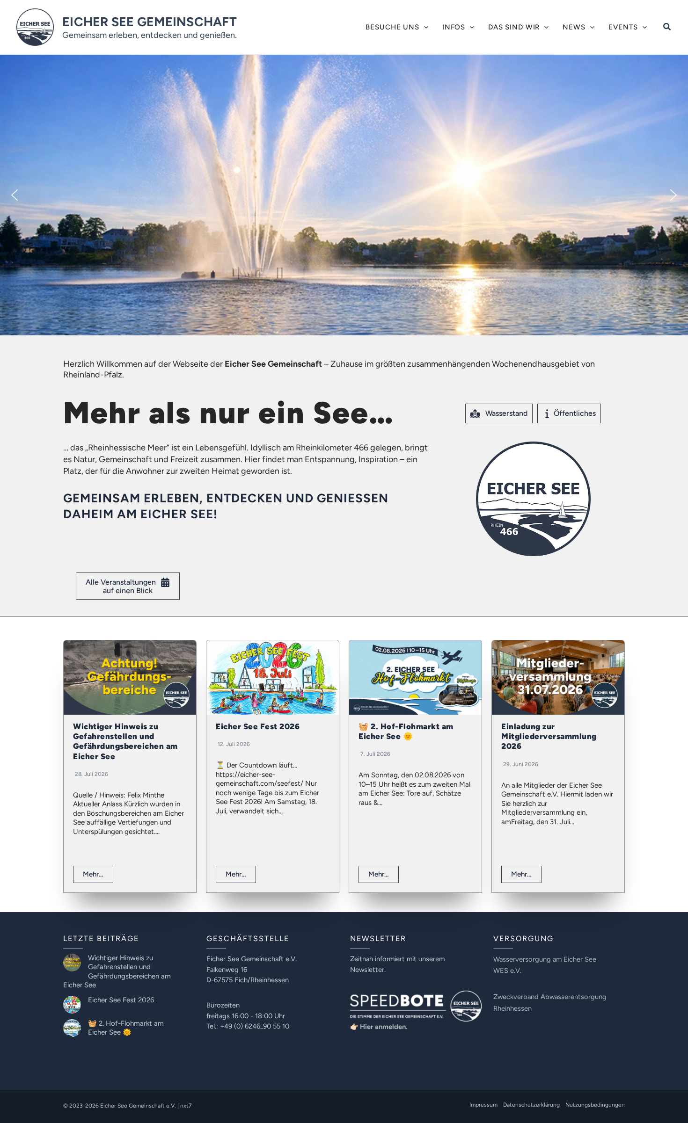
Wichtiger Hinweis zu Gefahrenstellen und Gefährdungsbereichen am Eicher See (125, 741)
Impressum (483, 1104)
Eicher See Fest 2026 (258, 726)
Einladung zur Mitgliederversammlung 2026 (549, 736)
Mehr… (93, 874)
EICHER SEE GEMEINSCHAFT (149, 21)
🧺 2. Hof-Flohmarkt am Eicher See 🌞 (406, 731)
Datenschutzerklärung (531, 1104)
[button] (423, 27)
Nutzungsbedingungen (595, 1104)
